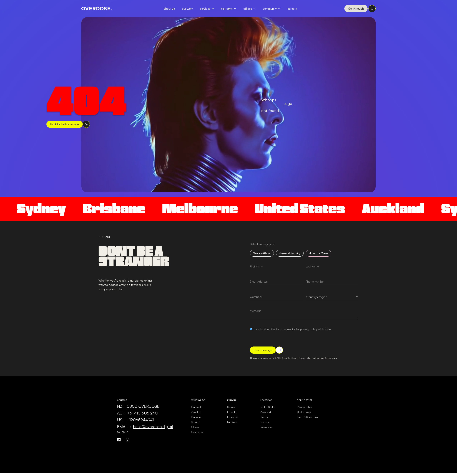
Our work (196, 406)
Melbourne (176, 208)
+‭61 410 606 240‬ (142, 412)
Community (270, 8)
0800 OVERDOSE (143, 406)
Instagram (232, 416)
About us (196, 411)
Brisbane (91, 208)
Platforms (227, 8)
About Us (169, 8)
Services (205, 8)
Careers (292, 8)
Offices (247, 8)
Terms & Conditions (307, 416)
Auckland (370, 208)
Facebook (232, 421)
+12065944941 (140, 419)
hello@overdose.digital (153, 426)
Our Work (187, 8)
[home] (96, 8)
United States (277, 208)
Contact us (197, 431)
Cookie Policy (304, 411)
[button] (208, 8)
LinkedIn (231, 411)
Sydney (264, 416)
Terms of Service (323, 358)
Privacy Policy (305, 358)
